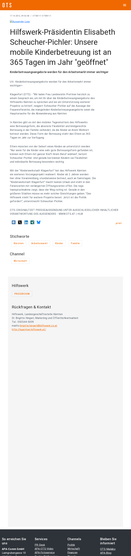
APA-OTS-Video (44, 548)
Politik (71, 544)
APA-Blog (105, 552)
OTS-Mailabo (108, 549)
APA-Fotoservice (45, 552)
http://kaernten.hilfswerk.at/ (29, 329)
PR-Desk (40, 544)
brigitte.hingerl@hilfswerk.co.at (38, 325)
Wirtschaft (73, 548)
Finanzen (72, 552)
